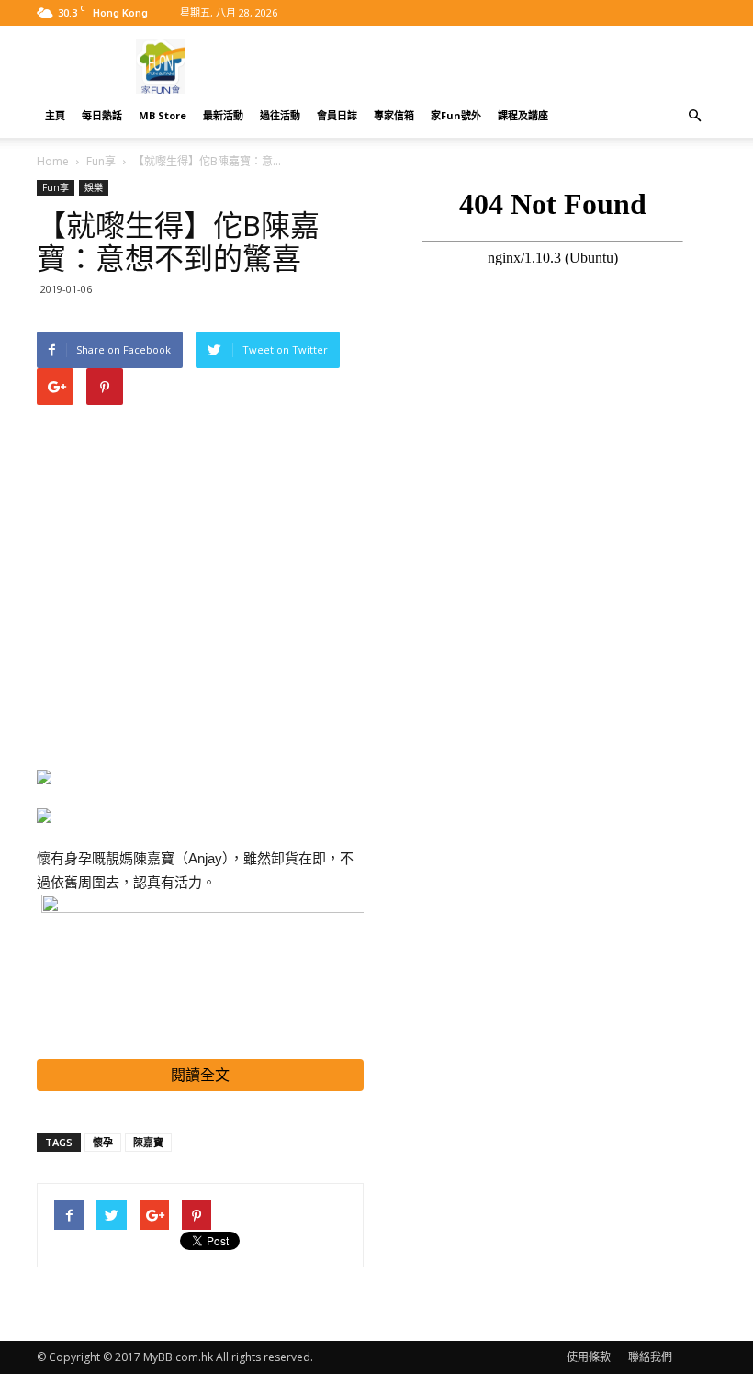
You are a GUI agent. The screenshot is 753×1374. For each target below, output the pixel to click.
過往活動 (280, 115)
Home (53, 161)
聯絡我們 (650, 1357)
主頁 (55, 115)
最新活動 (223, 115)
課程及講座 (523, 115)
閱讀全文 (200, 1075)
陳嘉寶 (148, 1142)
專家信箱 (394, 115)
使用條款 (589, 1357)
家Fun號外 (456, 115)
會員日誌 (337, 115)
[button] (694, 116)
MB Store (162, 115)
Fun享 (101, 161)
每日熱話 (102, 115)
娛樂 (93, 187)
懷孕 (103, 1142)
